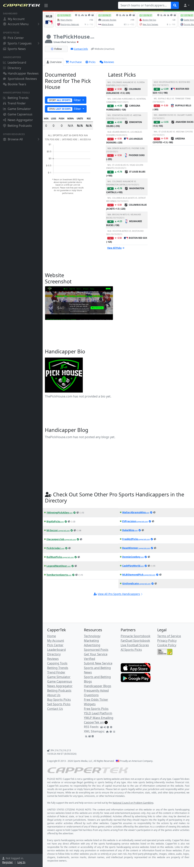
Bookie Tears (17, 84)
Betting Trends (18, 98)
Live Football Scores (135, 645)
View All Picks (114, 247)
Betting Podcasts (20, 126)
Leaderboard (17, 62)
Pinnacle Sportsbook (135, 636)
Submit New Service (98, 663)
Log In (21, 862)
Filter (65, 100)
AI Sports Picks (131, 650)
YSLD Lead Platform (98, 713)
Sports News (17, 49)
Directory (14, 68)
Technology (92, 636)
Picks (92, 62)
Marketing (91, 640)
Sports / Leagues (20, 43)
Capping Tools (57, 663)
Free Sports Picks (96, 709)
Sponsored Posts (96, 650)
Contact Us (55, 709)
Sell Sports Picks (58, 704)
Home (51, 636)
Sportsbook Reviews (22, 79)
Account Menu (18, 24)
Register (7, 862)
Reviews (109, 62)
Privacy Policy (167, 640)
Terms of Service (169, 636)
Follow (58, 49)
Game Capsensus (20, 114)
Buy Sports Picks (59, 699)
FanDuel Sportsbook (135, 640)
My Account (16, 19)
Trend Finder (17, 103)
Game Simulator (19, 109)
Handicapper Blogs (97, 686)
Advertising (92, 645)
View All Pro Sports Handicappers (119, 594)
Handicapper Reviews (23, 73)
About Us (53, 695)
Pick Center (16, 38)
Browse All (15, 139)
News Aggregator (20, 120)
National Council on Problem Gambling (133, 802)
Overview (56, 62)
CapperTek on (94, 722)
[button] (186, 5)
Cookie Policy (166, 645)
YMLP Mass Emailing (98, 718)
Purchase (75, 62)
